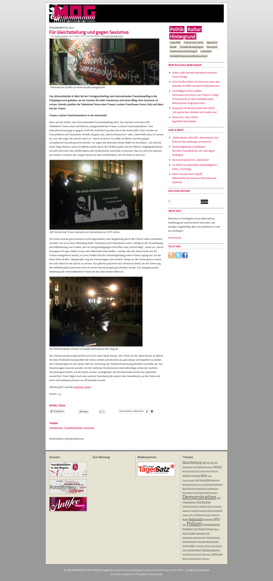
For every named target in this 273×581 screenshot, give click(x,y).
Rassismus (187, 529)
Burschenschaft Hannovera (205, 492)
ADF (204, 462)
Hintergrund (183, 36)
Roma (216, 529)
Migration (212, 42)
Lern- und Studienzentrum (199, 515)
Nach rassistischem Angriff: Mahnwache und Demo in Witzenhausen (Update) (194, 178)
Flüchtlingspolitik (190, 506)
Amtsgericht (187, 467)
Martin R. (215, 514)
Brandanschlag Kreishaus (208, 488)
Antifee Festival (191, 475)
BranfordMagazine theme (139, 570)
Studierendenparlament (208, 541)
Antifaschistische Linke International (200, 471)
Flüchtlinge (203, 502)
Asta (204, 475)
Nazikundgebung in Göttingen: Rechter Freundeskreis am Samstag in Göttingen (193, 150)
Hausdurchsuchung (199, 510)
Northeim (208, 519)
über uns (205, 558)
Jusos (185, 514)
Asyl (197, 480)
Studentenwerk (213, 537)
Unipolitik (175, 42)
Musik (173, 47)
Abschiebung (192, 462)
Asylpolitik (205, 480)
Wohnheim (206, 554)
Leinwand (206, 51)
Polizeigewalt (211, 524)
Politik (177, 29)
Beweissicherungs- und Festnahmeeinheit (202, 484)
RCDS (195, 529)
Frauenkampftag (73, 427)
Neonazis (212, 47)
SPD (208, 533)
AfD (208, 462)
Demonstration (199, 496)
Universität (216, 545)
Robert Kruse (206, 529)
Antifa (218, 467)
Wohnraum (217, 554)
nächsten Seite (82, 387)
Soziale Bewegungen (113, 36)
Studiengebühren (189, 541)
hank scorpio (61, 36)
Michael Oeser (162, 570)
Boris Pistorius (189, 488)
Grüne (210, 506)
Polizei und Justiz (193, 42)
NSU (184, 524)
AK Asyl (213, 462)
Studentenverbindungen (183, 51)
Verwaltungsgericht (192, 554)
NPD (217, 519)
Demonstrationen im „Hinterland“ (190, 159)
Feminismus (56, 427)
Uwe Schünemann (191, 550)
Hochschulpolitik (215, 510)
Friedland (202, 506)
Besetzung (215, 480)
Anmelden (115, 574)
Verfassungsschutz (211, 550)
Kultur (194, 29)
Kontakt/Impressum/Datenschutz (188, 56)
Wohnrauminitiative (191, 558)
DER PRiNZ (178, 570)
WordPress (119, 570)
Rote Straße (189, 533)
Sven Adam (188, 545)
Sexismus (89, 427)
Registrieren (128, 574)
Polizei (194, 523)
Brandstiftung (188, 493)
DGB (219, 498)
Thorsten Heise (203, 545)
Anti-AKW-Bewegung (203, 467)
